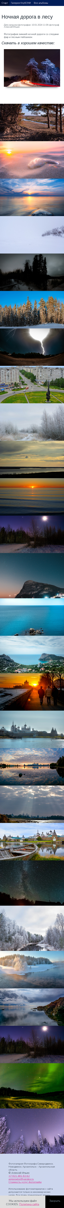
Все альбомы (41, 3)
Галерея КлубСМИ (21, 3)
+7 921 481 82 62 (19, 1176)
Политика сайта (29, 1204)
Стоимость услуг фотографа (25, 1182)
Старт (5, 3)
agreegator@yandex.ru (21, 1179)
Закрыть (54, 1201)
